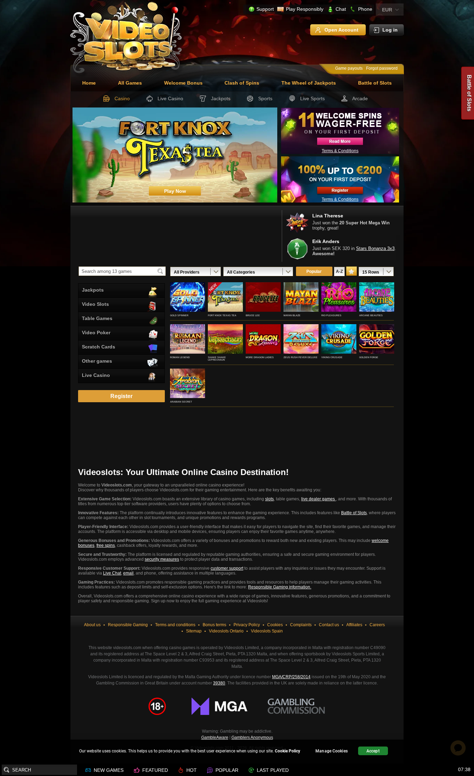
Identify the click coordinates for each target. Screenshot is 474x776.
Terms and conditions (175, 624)
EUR (387, 9)
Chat (341, 9)
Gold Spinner (179, 315)
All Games (130, 83)
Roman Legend (180, 357)
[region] (237, 752)
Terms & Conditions (340, 150)
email (128, 573)
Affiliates (354, 624)
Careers (377, 624)
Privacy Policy (247, 624)
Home (89, 83)
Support (265, 9)
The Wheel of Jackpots (308, 83)
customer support (227, 568)
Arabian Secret (181, 401)
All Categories (241, 272)
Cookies (275, 624)
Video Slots (95, 304)
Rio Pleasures (331, 315)
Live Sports (312, 98)
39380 (219, 683)
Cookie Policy (287, 751)
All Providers (187, 272)
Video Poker (96, 332)
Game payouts (349, 68)
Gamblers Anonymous (252, 737)
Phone (365, 9)
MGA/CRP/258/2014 (291, 676)
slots (269, 499)
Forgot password (382, 68)
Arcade (360, 98)
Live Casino (170, 98)
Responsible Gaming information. (279, 587)
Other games (97, 361)
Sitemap (194, 631)
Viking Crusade (331, 357)
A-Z (339, 271)
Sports (265, 98)
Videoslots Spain (267, 631)
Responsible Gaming (128, 624)
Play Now (187, 304)
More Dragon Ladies (260, 357)
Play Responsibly (304, 9)
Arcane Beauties (371, 315)
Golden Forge (368, 357)
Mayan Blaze (292, 315)
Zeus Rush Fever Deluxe (300, 357)
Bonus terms (214, 624)
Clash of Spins (242, 83)
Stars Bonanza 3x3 (375, 248)
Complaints (301, 624)
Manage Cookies (331, 751)
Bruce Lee (253, 315)
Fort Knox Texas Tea (222, 315)
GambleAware (214, 737)
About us (92, 624)
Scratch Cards (98, 347)
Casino (122, 98)
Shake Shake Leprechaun (217, 358)
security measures (162, 559)
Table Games (97, 318)
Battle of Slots (375, 83)
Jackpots (221, 98)
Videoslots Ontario (226, 631)
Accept (373, 751)
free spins (105, 545)
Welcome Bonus (183, 83)
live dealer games (318, 499)
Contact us (329, 624)
